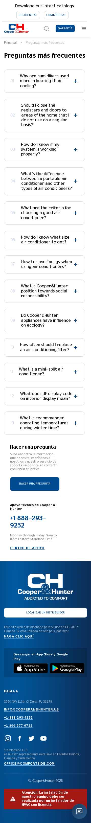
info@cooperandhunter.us (31, 709)
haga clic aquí (19, 636)
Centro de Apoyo (27, 548)
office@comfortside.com (29, 763)
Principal (10, 42)
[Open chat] (79, 811)
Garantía (65, 28)
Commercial (56, 15)
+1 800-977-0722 (18, 725)
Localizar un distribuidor (45, 612)
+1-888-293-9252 (18, 717)
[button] (44, 81)
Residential (28, 15)
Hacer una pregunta (34, 484)
